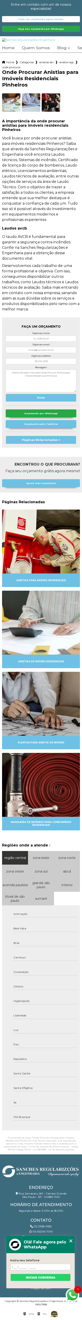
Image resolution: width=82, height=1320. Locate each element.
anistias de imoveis (46, 62)
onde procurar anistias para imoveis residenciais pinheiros (11, 67)
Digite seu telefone (41, 356)
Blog (62, 48)
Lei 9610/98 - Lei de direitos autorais (53, 1149)
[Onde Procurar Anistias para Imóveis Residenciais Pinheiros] (11, 102)
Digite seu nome (41, 333)
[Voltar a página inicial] (41, 1170)
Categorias (27, 62)
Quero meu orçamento (41, 483)
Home (8, 48)
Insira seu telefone (25, 1260)
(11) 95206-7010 (42, 1231)
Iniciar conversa (40, 1277)
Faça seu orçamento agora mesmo (40, 19)
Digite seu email (41, 344)
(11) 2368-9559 (42, 1226)
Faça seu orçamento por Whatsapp (41, 29)
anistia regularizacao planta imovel (66, 62)
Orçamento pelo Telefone (41, 424)
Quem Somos (36, 48)
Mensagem (41, 367)
